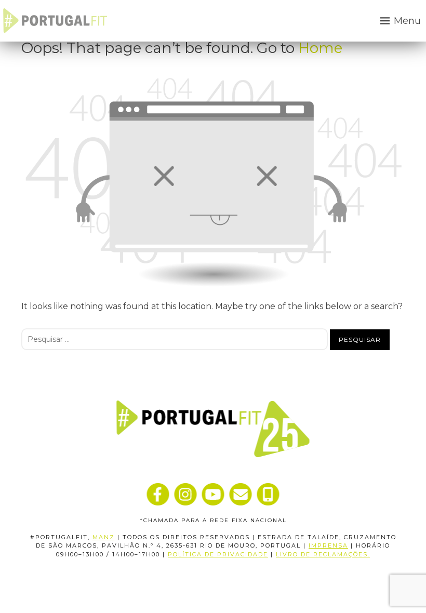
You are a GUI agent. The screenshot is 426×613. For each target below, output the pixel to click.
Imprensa (328, 545)
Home (320, 48)
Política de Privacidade (218, 554)
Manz (103, 537)
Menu (407, 20)
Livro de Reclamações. (323, 554)
